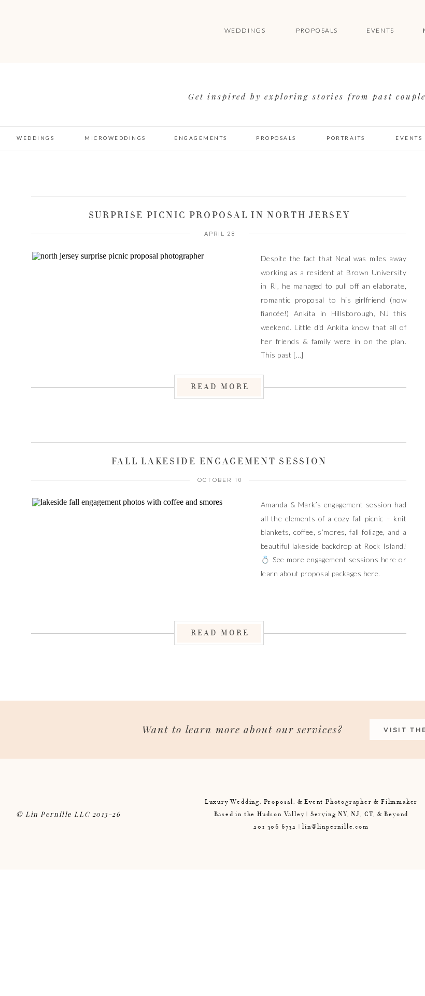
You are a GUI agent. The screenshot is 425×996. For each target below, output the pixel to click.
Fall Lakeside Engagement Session (219, 461)
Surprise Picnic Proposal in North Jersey (219, 215)
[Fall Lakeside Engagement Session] (136, 553)
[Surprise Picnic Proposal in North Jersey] (136, 307)
